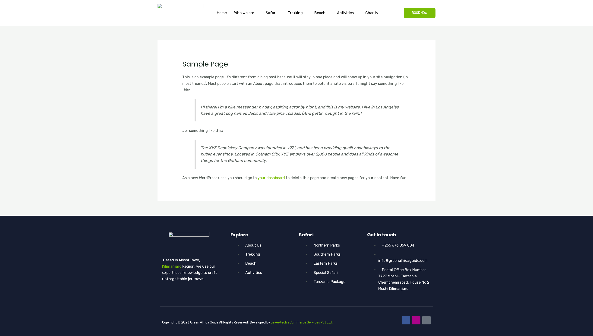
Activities (345, 13)
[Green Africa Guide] (181, 12)
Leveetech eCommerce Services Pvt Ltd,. (302, 322)
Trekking (295, 13)
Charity (371, 13)
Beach (319, 13)
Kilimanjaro (171, 266)
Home (222, 13)
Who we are (244, 13)
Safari (271, 13)
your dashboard (271, 178)
